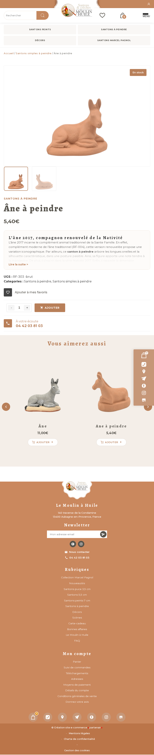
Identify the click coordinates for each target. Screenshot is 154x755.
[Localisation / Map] (144, 371)
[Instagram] (144, 392)
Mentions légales (79, 733)
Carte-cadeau (77, 623)
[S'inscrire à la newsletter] (103, 534)
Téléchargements (77, 673)
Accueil (9, 53)
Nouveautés (77, 583)
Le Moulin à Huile (77, 634)
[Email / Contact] (144, 378)
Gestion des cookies (77, 750)
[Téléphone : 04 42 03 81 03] (144, 364)
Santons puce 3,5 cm (77, 589)
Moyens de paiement (77, 684)
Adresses (77, 678)
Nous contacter (79, 551)
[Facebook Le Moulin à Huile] (73, 544)
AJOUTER (52, 307)
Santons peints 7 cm (77, 600)
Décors (40, 40)
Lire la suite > (18, 264)
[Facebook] (144, 385)
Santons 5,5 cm (77, 594)
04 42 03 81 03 (79, 557)
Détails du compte (77, 690)
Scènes (77, 617)
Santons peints (40, 29)
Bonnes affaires (77, 629)
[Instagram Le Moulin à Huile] (81, 544)
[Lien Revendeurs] (144, 400)
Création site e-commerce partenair (78, 727)
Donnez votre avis (77, 701)
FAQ (77, 640)
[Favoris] (102, 15)
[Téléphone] (47, 717)
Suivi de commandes (77, 667)
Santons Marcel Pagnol (114, 40)
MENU (145, 16)
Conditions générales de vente (77, 696)
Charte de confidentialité (79, 739)
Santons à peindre (114, 29)
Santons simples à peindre (34, 53)
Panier (77, 661)
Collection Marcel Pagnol (77, 577)
